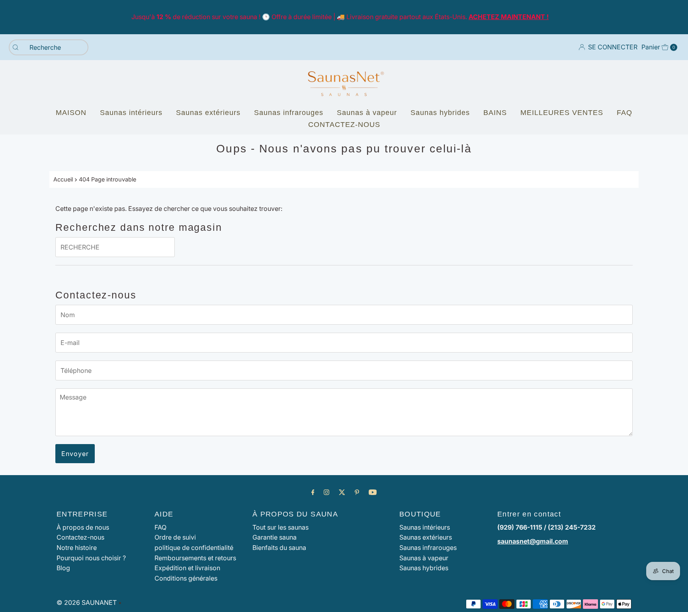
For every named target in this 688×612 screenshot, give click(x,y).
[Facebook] (313, 492)
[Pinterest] (357, 492)
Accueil (63, 179)
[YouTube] (373, 492)
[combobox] (48, 47)
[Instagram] (326, 492)
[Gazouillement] (342, 492)
